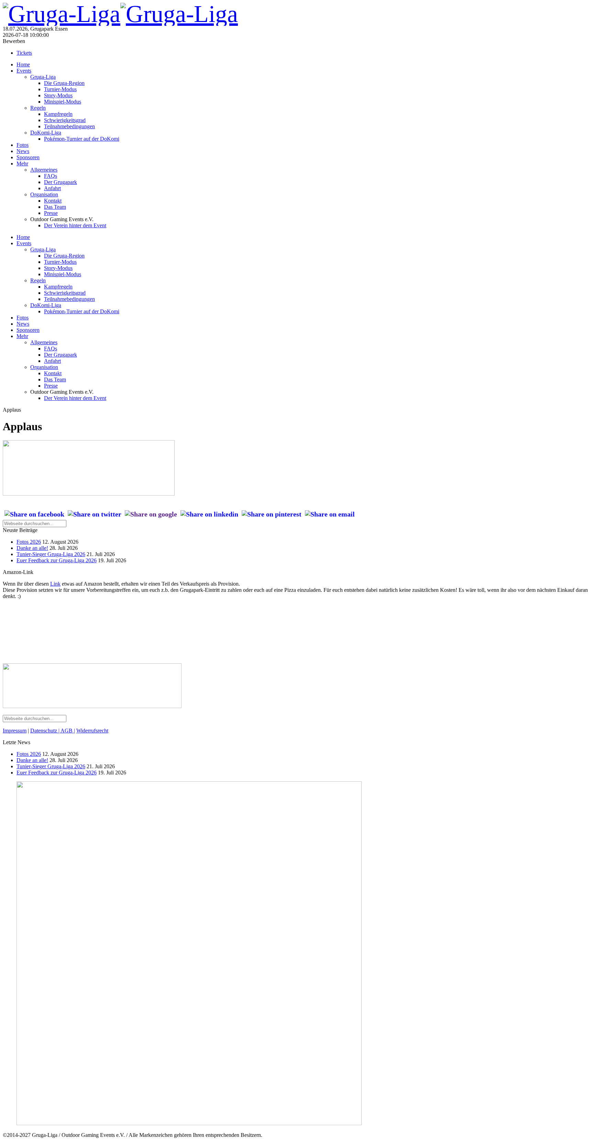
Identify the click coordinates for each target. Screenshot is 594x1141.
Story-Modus (58, 95)
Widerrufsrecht (92, 731)
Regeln (38, 108)
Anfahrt (52, 188)
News (22, 151)
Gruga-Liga (43, 77)
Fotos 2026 (28, 542)
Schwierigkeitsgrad (65, 120)
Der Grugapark (60, 182)
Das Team (55, 207)
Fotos (22, 145)
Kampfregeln (58, 114)
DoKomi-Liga (45, 132)
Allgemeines (43, 170)
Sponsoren (28, 157)
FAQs (50, 176)
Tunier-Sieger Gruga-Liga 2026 (50, 554)
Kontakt (53, 201)
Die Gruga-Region (64, 83)
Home (23, 64)
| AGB (65, 731)
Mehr (22, 163)
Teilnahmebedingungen (69, 126)
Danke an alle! (32, 548)
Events (23, 71)
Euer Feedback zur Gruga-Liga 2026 (56, 560)
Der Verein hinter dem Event (75, 225)
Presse (51, 213)
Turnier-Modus (60, 89)
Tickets (24, 53)
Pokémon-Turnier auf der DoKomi (81, 139)
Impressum (14, 731)
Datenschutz (44, 731)
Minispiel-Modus (62, 102)
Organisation (44, 194)
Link (55, 584)
